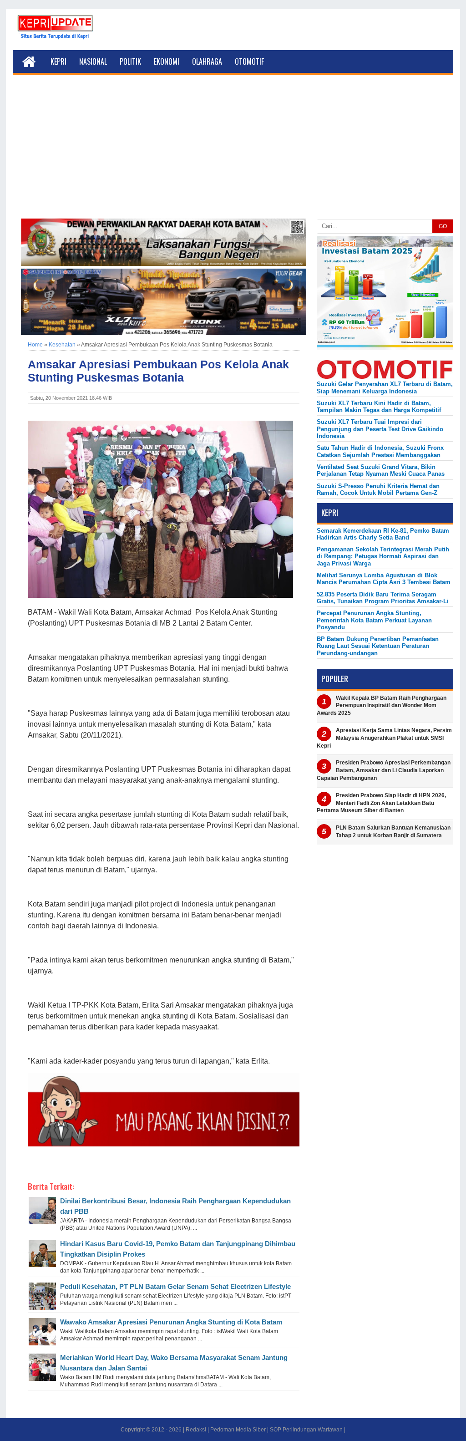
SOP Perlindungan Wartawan (306, 1429)
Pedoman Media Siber (238, 1429)
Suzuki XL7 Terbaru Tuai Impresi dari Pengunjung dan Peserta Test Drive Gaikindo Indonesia (380, 428)
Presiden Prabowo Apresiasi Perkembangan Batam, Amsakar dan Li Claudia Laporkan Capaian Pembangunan (384, 770)
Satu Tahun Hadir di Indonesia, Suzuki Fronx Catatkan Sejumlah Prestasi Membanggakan (380, 451)
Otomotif (249, 61)
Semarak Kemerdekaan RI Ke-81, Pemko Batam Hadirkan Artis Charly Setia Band (383, 534)
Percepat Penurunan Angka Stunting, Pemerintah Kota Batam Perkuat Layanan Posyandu (374, 620)
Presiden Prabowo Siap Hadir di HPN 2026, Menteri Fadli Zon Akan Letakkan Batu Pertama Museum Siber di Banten (381, 803)
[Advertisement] (233, 150)
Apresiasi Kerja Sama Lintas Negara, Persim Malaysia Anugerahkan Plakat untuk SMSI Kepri (384, 738)
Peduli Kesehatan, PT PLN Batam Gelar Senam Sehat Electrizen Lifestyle (175, 1286)
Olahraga (207, 61)
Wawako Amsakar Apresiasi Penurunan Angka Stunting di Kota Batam (171, 1322)
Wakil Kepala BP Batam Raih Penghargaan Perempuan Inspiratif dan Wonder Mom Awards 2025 (381, 706)
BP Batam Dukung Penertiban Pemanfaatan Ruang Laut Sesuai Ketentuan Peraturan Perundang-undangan (378, 646)
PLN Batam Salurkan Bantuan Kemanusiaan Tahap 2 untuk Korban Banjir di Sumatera (393, 832)
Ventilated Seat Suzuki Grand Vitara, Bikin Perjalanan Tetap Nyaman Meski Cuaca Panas (381, 470)
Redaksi (196, 1429)
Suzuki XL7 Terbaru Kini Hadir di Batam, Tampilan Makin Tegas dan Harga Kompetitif (379, 406)
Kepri (58, 61)
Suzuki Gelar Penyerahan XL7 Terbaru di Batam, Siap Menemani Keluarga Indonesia (385, 387)
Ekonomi (166, 61)
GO (443, 226)
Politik (130, 61)
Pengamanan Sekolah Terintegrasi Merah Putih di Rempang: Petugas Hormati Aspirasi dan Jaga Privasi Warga (383, 556)
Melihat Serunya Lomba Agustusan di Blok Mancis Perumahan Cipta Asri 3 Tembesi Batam (384, 579)
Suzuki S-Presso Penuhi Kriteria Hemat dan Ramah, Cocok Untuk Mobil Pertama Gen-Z (378, 489)
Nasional (93, 61)
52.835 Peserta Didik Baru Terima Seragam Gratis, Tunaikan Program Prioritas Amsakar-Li (383, 598)
